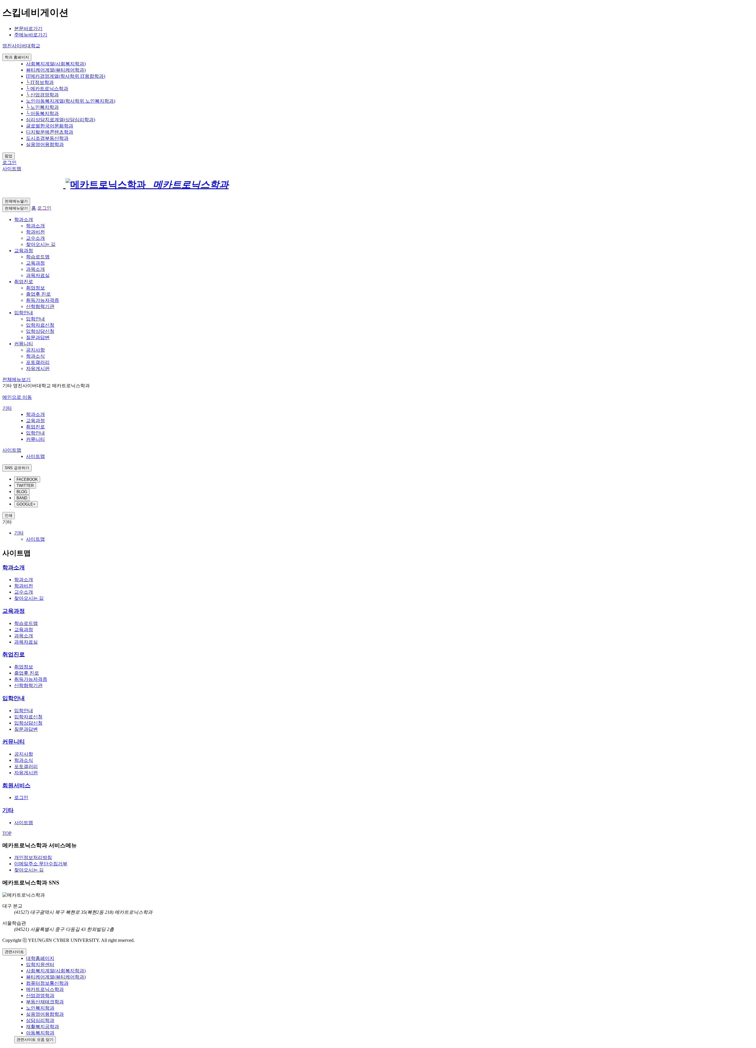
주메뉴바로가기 (30, 34)
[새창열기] (75, 184)
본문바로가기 (28, 28)
